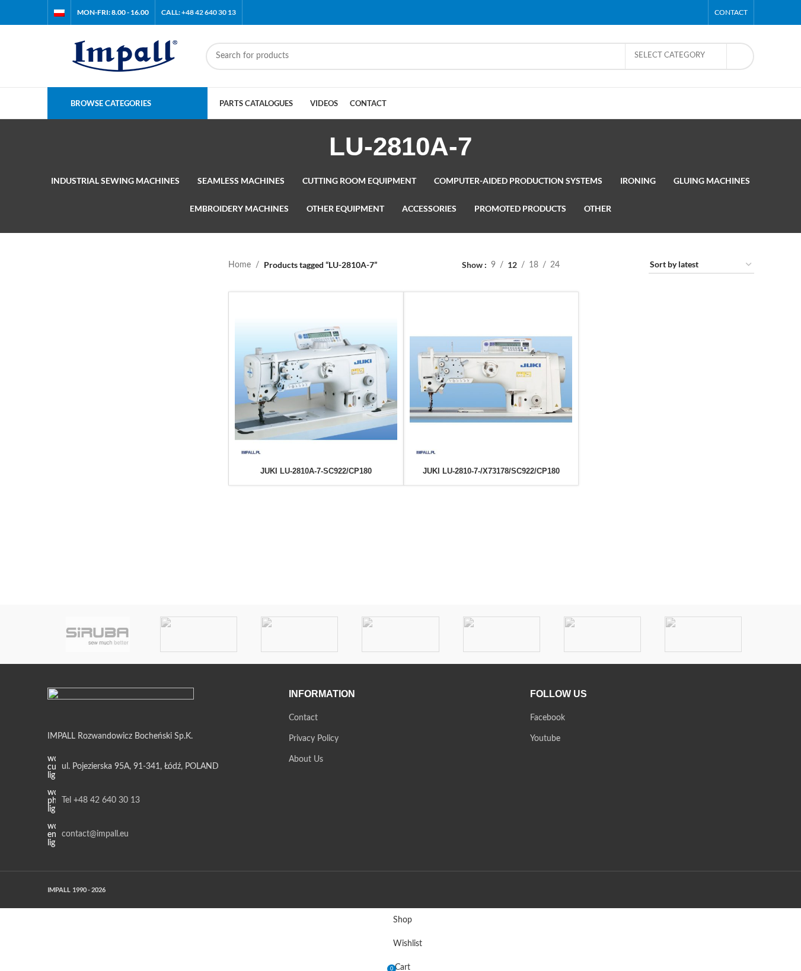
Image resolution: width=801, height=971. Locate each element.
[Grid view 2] (587, 265)
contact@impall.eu (95, 834)
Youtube (545, 738)
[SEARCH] (740, 56)
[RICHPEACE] (299, 634)
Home (239, 265)
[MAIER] (703, 634)
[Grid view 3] (606, 265)
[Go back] (314, 146)
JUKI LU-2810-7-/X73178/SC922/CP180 (491, 471)
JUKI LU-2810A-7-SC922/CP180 (316, 471)
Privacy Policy (314, 738)
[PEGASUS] (501, 634)
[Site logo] (120, 56)
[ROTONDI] (198, 634)
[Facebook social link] (679, 12)
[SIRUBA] (97, 634)
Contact (303, 718)
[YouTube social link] (694, 12)
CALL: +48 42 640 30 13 (198, 12)
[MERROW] (602, 634)
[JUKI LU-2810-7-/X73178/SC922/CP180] (491, 379)
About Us (306, 759)
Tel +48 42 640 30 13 (101, 800)
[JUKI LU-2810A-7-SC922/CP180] (316, 379)
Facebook (547, 718)
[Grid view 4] (625, 265)
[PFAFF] (400, 634)
